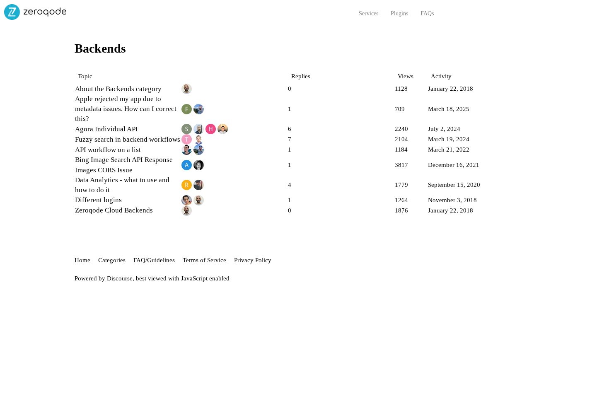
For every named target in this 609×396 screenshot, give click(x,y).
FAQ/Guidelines (154, 260)
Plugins (399, 13)
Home (82, 260)
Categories (112, 260)
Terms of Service (204, 260)
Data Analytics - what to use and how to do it (122, 185)
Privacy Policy (252, 260)
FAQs (427, 13)
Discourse (120, 278)
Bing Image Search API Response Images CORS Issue (124, 165)
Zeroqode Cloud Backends (114, 210)
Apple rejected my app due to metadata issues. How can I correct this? (125, 109)
